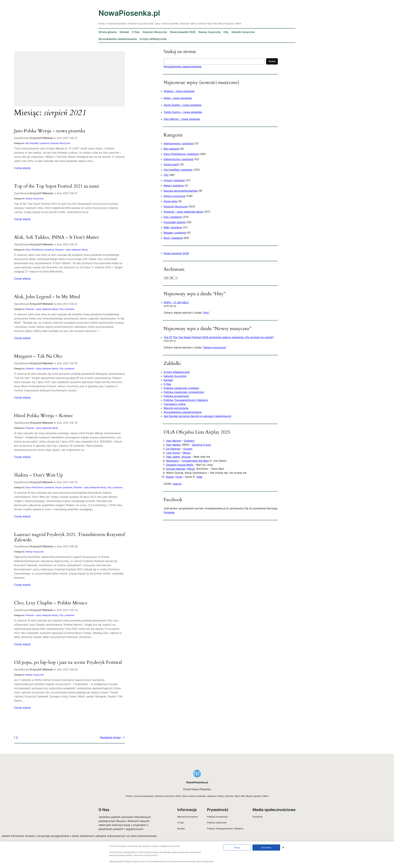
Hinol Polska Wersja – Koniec (43, 416)
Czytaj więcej (22, 168)
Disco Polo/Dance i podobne (40, 249)
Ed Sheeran (173, 448)
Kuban (170, 476)
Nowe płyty (170, 201)
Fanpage (169, 512)
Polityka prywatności (176, 396)
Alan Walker (173, 444)
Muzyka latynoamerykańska (181, 190)
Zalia (199, 476)
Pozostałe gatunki (175, 222)
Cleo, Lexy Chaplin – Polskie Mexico (50, 603)
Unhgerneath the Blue (195, 460)
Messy (187, 452)
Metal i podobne (174, 185)
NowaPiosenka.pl (129, 13)
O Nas (167, 384)
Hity (166, 174)
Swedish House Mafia (179, 464)
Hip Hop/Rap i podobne (37, 143)
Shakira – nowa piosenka (179, 91)
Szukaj (272, 61)
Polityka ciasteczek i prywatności (184, 392)
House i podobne (63, 487)
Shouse (186, 456)
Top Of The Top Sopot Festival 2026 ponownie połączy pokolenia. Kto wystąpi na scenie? (219, 337)
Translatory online (175, 404)
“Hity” (206, 312)
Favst (178, 476)
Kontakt (168, 380)
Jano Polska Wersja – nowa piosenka (49, 131)
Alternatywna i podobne (178, 143)
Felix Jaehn (173, 456)
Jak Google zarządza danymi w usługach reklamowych (197, 416)
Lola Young (173, 452)
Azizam (187, 448)
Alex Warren (173, 440)
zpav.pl (177, 483)
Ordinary (189, 440)
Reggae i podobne (175, 232)
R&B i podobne (173, 227)
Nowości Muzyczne (60, 143)
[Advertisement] (69, 80)
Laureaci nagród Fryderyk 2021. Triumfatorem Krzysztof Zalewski (69, 537)
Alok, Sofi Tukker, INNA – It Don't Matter (56, 237)
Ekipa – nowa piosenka (178, 98)
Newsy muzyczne (35, 198)
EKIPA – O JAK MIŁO (176, 302)
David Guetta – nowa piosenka (182, 105)
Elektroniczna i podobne (178, 159)
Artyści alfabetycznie (177, 372)
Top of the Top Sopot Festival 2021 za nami (56, 186)
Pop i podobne (66, 309)
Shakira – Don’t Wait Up (38, 475)
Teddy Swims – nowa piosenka (183, 112)
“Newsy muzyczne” (214, 347)
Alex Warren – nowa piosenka (182, 119)
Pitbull (191, 468)
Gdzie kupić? (171, 164)
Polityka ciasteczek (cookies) (181, 388)
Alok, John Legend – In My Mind (47, 297)
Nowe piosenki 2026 (176, 253)
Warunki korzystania (176, 408)
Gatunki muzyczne (175, 376)
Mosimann (172, 460)
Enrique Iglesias (175, 468)
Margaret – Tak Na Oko (38, 356)
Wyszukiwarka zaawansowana (182, 66)
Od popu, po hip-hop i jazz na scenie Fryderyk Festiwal (68, 662)
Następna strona (112, 737)
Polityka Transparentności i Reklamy (186, 400)
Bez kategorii (172, 148)
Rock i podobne (173, 237)
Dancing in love (201, 444)
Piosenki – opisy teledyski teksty (71, 249)
